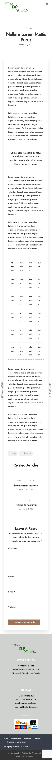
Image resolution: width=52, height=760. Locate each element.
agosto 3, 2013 (26, 509)
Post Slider (26, 28)
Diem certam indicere (26, 485)
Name (11, 576)
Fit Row (31, 481)
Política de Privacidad (31, 753)
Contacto (37, 739)
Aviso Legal (13, 753)
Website (12, 607)
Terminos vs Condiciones (16, 742)
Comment (12, 548)
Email (10, 592)
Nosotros (27, 739)
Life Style (27, 453)
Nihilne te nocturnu (26, 505)
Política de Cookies (24, 757)
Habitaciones (16, 739)
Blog (14, 453)
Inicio (6, 739)
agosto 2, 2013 (26, 489)
